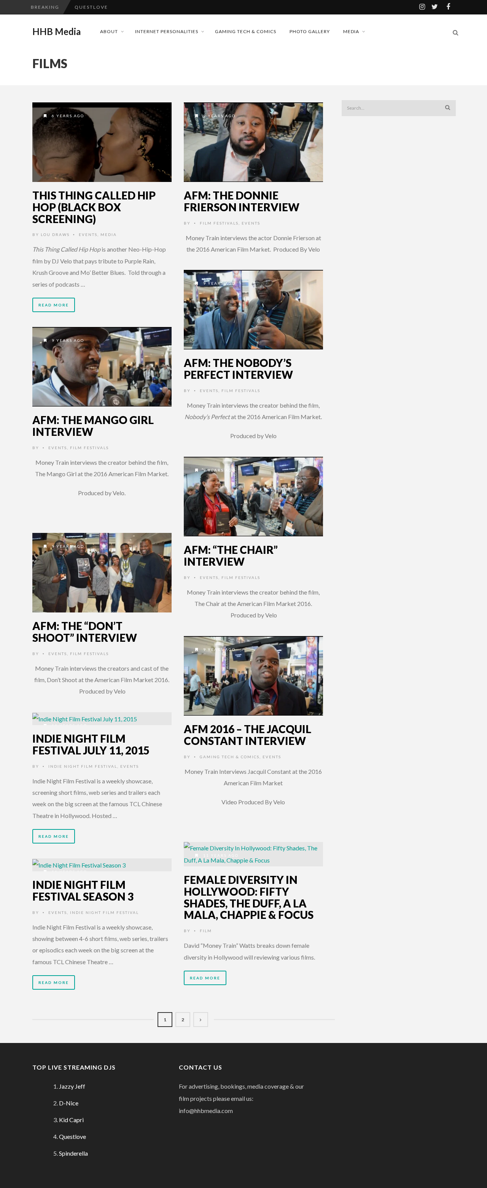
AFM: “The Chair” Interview (231, 555)
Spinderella (73, 1153)
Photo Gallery (310, 31)
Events (88, 234)
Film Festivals (219, 223)
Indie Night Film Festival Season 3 (83, 890)
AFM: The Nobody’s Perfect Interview (238, 368)
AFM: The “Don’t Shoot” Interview (84, 631)
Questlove (91, 7)
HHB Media (56, 31)
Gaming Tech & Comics (245, 31)
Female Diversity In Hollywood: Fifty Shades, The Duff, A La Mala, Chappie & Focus (249, 897)
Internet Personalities (166, 31)
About (109, 31)
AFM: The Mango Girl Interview (93, 425)
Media (351, 31)
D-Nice (68, 1103)
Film (206, 930)
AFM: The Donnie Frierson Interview (241, 201)
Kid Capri (71, 1119)
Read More (53, 305)
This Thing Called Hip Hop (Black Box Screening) (94, 207)
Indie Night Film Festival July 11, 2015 (91, 744)
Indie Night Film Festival (82, 766)
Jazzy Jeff (72, 1086)
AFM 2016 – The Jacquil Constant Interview (247, 734)
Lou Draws (55, 234)
